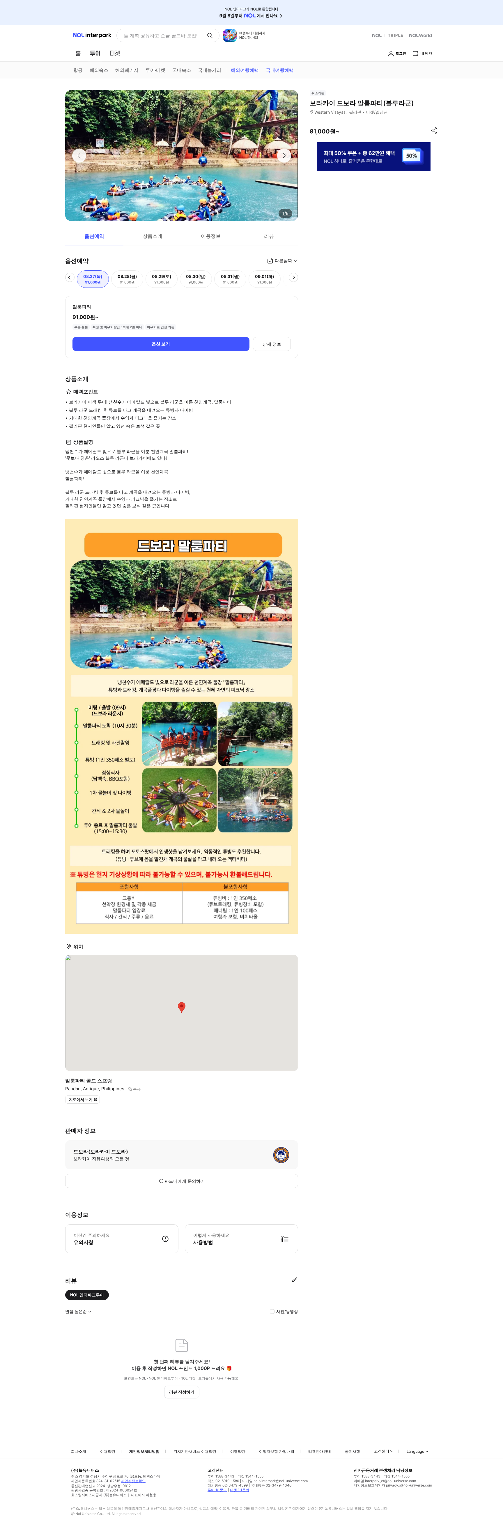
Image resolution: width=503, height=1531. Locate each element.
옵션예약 (94, 236)
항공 (78, 70)
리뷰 (269, 236)
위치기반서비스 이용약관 (194, 1451)
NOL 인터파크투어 (87, 1294)
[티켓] (115, 53)
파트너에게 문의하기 (184, 1181)
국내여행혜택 (280, 70)
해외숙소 (99, 70)
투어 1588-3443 (221, 1476)
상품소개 (152, 236)
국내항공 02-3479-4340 (271, 1485)
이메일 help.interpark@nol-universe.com (275, 1481)
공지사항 (352, 1451)
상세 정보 (272, 344)
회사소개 (78, 1451)
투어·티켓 (155, 70)
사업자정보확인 (133, 1481)
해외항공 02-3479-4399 (228, 1485)
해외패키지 (127, 70)
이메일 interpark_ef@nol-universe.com (385, 1481)
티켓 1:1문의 (239, 1490)
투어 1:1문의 (217, 1490)
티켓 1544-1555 (250, 1476)
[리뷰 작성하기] (294, 1280)
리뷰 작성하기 (181, 1391)
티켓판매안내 (319, 1451)
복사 (137, 1089)
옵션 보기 (161, 344)
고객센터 (381, 1451)
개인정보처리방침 (144, 1451)
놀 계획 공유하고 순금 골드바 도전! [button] (160, 35)
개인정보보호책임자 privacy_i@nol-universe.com (393, 1485)
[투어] (95, 53)
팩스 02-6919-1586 (223, 1481)
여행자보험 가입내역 (276, 1451)
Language (415, 1451)
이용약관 (107, 1451)
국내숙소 (181, 70)
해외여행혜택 (245, 70)
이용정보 (211, 236)
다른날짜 (283, 260)
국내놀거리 (209, 70)
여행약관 (237, 1451)
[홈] (78, 53)
